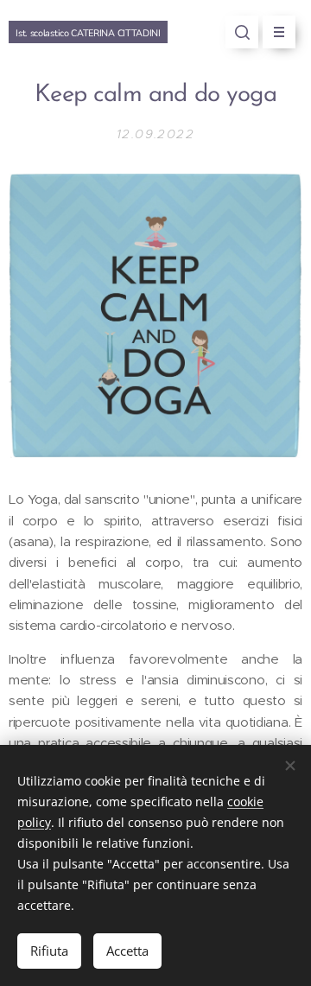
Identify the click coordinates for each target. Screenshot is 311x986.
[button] (241, 32)
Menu (279, 32)
